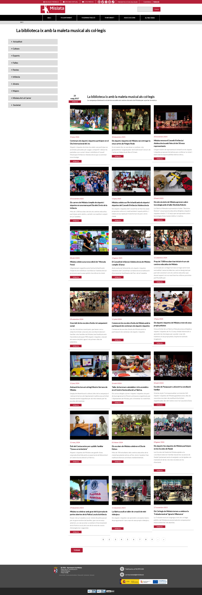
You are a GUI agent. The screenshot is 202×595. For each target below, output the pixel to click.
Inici (49, 18)
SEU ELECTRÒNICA (52, 2)
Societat (17, 105)
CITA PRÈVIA (89, 2)
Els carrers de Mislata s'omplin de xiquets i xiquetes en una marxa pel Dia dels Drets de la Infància (88, 205)
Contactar (86, 575)
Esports (16, 55)
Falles (15, 63)
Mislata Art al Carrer (22, 98)
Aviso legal (62, 575)
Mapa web (80, 575)
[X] (103, 2)
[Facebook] (99, 2)
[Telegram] (109, 2)
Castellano (147, 2)
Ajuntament (67, 18)
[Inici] (51, 9)
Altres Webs (150, 18)
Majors (16, 91)
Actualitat (17, 41)
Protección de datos (71, 575)
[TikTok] (113, 2)
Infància (16, 77)
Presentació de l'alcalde (128, 2)
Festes (16, 70)
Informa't (110, 18)
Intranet (92, 575)
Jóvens (16, 84)
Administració (89, 18)
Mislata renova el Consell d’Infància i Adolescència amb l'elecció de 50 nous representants (169, 143)
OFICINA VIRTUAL (71, 2)
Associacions (129, 18)
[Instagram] (106, 2)
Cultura (16, 48)
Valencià (156, 2)
